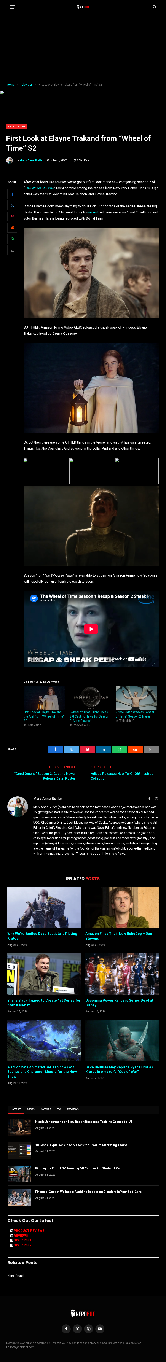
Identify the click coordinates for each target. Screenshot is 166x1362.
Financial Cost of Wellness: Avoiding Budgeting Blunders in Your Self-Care (88, 1191)
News (31, 1109)
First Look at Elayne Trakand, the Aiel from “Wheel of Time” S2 (44, 716)
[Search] (154, 7)
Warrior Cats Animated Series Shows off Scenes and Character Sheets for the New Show (42, 1072)
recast (93, 212)
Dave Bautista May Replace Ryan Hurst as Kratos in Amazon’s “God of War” (119, 1069)
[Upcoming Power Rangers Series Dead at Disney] (122, 974)
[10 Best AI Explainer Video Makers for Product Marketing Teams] (19, 1150)
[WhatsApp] (12, 239)
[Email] (12, 250)
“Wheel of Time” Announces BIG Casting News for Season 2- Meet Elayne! (89, 716)
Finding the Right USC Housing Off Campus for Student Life (77, 1168)
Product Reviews (29, 1231)
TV (59, 1109)
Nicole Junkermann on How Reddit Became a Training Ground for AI (83, 1121)
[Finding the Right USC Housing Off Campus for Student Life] (19, 1174)
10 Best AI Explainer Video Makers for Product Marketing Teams (81, 1145)
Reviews (73, 1109)
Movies (46, 1109)
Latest (16, 1109)
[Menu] (12, 7)
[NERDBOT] (83, 7)
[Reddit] (12, 228)
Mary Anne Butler (31, 160)
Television (16, 126)
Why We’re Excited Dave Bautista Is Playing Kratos (42, 936)
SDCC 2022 (23, 1245)
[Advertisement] (83, 48)
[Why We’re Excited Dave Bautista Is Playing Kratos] (44, 907)
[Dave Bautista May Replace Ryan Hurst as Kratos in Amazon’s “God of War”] (122, 1040)
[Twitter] (12, 205)
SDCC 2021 (23, 1240)
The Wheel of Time (39, 188)
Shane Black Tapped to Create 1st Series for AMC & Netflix (44, 1002)
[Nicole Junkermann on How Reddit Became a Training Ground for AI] (19, 1127)
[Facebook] (12, 194)
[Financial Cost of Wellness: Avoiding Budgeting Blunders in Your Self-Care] (19, 1197)
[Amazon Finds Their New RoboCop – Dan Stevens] (122, 907)
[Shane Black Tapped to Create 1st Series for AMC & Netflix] (44, 974)
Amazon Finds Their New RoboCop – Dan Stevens (118, 936)
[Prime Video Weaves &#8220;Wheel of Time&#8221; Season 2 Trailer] (136, 698)
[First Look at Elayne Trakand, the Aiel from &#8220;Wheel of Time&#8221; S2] (44, 698)
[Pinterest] (12, 216)
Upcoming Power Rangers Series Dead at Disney (119, 1002)
